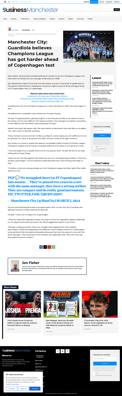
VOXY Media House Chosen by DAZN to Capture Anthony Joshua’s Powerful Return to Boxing (22, 323)
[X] (45, 247)
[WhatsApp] (53, 247)
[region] (23, 382)
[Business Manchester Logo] (30, 10)
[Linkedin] (63, 351)
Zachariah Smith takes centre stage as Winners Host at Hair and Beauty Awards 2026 (102, 83)
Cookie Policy (15, 384)
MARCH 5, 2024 (68, 201)
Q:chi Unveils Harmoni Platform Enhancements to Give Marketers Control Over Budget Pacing (102, 101)
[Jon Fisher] (9, 30)
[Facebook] (41, 247)
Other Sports (11, 34)
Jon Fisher (15, 30)
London (101, 1)
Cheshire (116, 1)
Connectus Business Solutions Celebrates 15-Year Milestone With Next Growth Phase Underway (102, 178)
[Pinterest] (49, 247)
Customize (12, 388)
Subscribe (102, 135)
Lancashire (109, 1)
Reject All (23, 388)
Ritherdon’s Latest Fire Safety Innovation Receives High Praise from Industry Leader (102, 92)
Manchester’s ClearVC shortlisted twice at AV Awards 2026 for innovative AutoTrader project (101, 194)
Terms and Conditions (39, 356)
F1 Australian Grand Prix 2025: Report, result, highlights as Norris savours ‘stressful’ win (98, 323)
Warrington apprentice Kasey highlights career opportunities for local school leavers (102, 110)
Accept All (35, 388)
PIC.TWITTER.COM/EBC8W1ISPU (35, 194)
